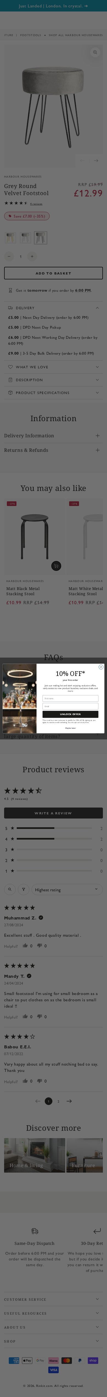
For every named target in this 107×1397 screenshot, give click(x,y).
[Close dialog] (101, 667)
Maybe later (70, 728)
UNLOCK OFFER (70, 714)
